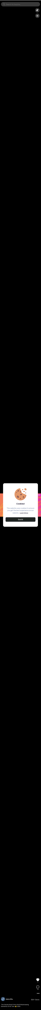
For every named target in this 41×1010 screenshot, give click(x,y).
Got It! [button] (20, 519)
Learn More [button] (24, 513)
